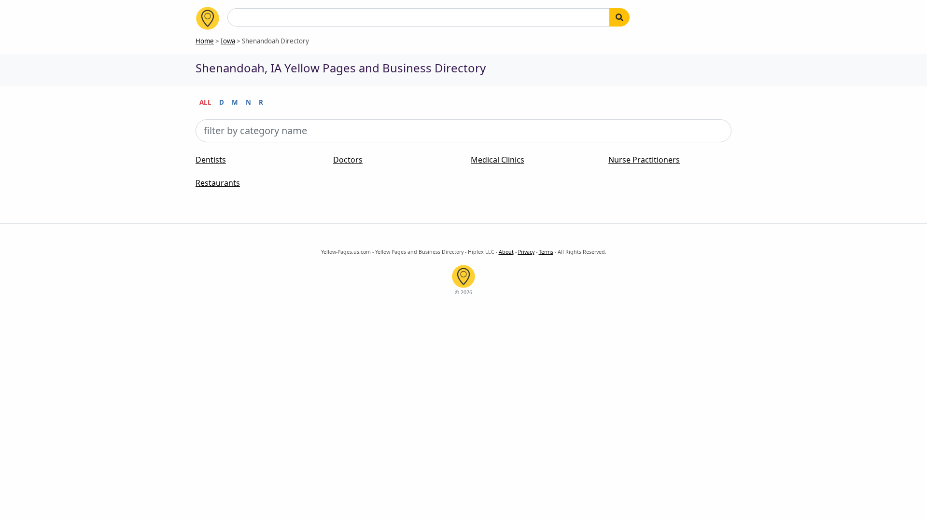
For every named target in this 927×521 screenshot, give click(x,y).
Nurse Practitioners (644, 159)
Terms (546, 251)
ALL (205, 102)
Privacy (526, 251)
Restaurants (218, 183)
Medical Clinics (497, 159)
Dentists (211, 159)
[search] (619, 17)
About (506, 251)
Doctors (348, 159)
